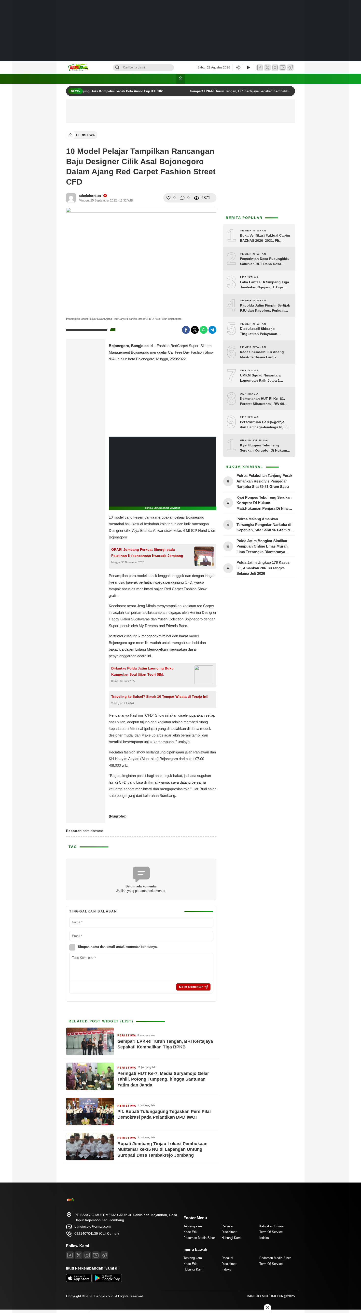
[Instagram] (275, 67)
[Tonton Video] (248, 67)
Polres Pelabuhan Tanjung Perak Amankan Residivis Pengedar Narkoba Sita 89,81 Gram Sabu (264, 481)
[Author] (71, 197)
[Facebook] (259, 67)
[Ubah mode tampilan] (237, 67)
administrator (90, 196)
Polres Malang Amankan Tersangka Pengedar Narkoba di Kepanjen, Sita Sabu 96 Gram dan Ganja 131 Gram (265, 525)
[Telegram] (290, 67)
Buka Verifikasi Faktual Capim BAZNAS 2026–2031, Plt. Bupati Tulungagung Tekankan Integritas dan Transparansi (265, 238)
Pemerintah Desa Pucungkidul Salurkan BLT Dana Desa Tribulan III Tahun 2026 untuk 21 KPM (265, 262)
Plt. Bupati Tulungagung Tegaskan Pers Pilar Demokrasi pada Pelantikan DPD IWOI (164, 1114)
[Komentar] (182, 198)
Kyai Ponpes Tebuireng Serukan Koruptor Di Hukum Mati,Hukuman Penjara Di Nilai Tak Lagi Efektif (265, 448)
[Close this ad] (267, 1307)
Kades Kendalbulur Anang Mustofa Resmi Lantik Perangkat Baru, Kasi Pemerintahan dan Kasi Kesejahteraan (262, 355)
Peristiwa (85, 135)
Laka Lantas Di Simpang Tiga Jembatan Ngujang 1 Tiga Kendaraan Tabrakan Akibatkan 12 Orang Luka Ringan (264, 285)
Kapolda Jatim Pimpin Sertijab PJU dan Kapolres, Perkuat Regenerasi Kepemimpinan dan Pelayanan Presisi (265, 308)
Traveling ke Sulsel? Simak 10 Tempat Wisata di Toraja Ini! (159, 696)
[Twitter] (267, 67)
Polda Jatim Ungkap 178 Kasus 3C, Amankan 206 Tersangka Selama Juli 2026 (263, 568)
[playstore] (107, 1281)
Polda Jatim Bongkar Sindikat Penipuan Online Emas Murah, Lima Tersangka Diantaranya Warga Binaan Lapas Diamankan (264, 547)
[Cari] (117, 68)
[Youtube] (96, 1255)
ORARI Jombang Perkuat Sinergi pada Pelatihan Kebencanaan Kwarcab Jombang (147, 553)
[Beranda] (180, 79)
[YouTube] (282, 67)
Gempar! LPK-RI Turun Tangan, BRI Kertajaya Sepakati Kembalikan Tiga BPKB (244, 91)
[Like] (168, 198)
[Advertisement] (180, 30)
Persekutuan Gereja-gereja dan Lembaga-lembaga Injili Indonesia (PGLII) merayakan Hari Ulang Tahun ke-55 (264, 425)
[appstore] (79, 1281)
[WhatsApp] (204, 330)
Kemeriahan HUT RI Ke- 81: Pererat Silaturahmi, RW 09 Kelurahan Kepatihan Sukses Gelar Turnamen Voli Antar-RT (264, 401)
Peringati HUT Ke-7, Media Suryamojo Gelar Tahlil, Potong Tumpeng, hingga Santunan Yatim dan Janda (163, 1079)
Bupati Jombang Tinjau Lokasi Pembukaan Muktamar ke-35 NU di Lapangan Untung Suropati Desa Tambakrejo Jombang (162, 1149)
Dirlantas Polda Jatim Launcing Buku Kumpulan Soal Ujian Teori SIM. (142, 671)
